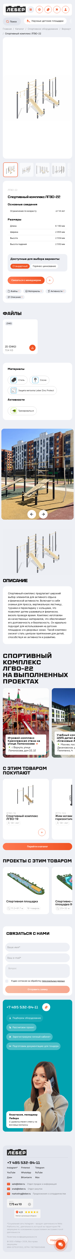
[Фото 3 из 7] (43, 170)
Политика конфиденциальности (22, 1237)
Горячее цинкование (44, 266)
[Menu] (30, 9)
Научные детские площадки (47, 20)
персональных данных (53, 981)
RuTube (39, 1172)
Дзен (9, 1177)
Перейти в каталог (37, 846)
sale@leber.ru (18, 1184)
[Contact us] (48, 9)
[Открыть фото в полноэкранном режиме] (37, 474)
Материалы (34, 291)
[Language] (39, 9)
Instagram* (12, 1167)
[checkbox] (6, 981)
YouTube (11, 1172)
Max (37, 1177)
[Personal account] (65, 9)
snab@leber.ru (19, 1188)
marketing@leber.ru (21, 1193)
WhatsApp (26, 1172)
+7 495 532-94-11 (22, 1007)
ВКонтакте (26, 1177)
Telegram (39, 1167)
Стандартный (20, 266)
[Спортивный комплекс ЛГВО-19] (26, 795)
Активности (56, 291)
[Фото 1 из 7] (10, 170)
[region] (37, 22)
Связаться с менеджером (26, 280)
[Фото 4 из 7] (59, 170)
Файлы (14, 291)
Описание (16, 297)
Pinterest (25, 1167)
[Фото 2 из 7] (26, 170)
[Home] (16, 10)
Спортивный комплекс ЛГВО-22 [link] (23, 33)
